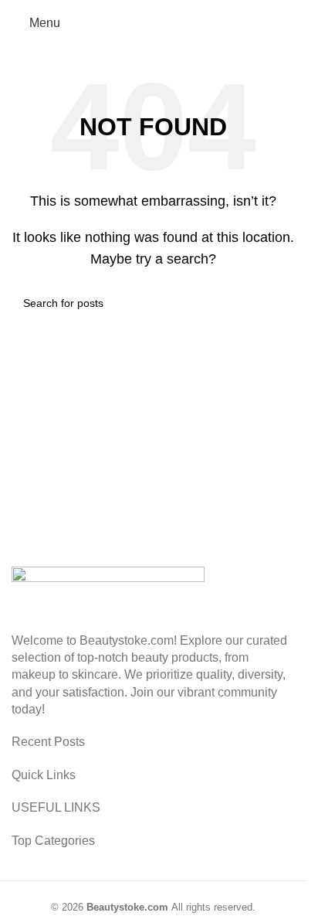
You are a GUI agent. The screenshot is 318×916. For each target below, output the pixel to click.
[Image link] (108, 590)
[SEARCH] (277, 303)
